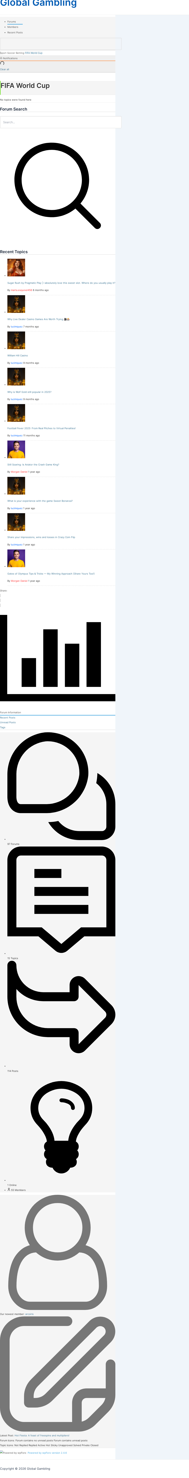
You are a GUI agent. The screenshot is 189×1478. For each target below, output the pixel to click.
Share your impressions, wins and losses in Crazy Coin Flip (41, 537)
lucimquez (17, 326)
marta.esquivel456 (21, 290)
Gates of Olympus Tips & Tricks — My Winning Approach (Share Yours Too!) (51, 573)
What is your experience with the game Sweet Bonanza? (40, 500)
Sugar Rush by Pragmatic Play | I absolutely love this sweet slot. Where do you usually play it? (61, 282)
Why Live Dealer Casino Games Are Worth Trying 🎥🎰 (38, 319)
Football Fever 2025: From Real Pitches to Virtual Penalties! (41, 428)
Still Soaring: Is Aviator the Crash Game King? (33, 464)
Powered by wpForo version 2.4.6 (47, 1452)
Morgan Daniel (19, 471)
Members (12, 26)
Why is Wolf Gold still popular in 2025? (29, 391)
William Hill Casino (17, 355)
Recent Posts (15, 32)
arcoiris (29, 1314)
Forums (11, 21)
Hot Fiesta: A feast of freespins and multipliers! (42, 1435)
